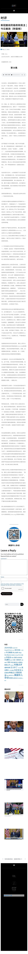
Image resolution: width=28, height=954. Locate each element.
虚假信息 (15, 678)
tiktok (13, 650)
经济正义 (11, 675)
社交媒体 (12, 670)
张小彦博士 (19, 662)
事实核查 (17, 650)
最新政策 (7, 667)
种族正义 (12, 672)
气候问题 (19, 667)
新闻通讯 (12, 665)
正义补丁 (14, 667)
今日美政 (9, 652)
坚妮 (15, 657)
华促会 (8, 657)
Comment (4, 558)
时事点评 (18, 664)
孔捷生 (7, 659)
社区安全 (17, 670)
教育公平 (7, 665)
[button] (14, 10)
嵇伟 (11, 660)
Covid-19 (14, 648)
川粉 (8, 662)
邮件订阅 (9, 895)
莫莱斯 (11, 678)
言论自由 (20, 678)
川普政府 (18, 660)
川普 (13, 660)
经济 (8, 675)
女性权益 (19, 657)
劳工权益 (16, 655)
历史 (12, 657)
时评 (4, 18)
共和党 (12, 655)
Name (2, 576)
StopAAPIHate (8, 650)
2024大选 (8, 647)
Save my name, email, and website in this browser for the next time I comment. (12, 584)
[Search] (22, 604)
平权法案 (13, 662)
